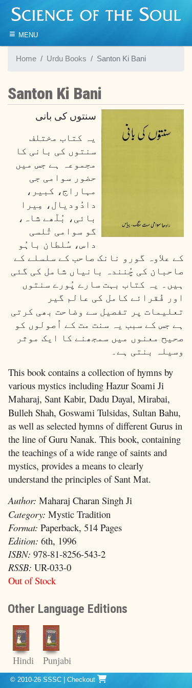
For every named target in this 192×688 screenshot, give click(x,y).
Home (26, 59)
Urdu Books (67, 59)
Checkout (82, 679)
